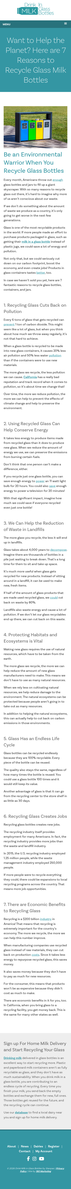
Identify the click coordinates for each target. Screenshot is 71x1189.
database (21, 1112)
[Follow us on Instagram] (34, 1158)
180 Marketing (43, 1171)
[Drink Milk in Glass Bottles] (35, 9)
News (25, 1146)
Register (53, 1146)
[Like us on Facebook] (28, 1158)
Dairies (38, 1146)
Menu (6, 24)
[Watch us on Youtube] (41, 1158)
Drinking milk (13, 1058)
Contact (24, 1151)
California (30, 377)
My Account (44, 1151)
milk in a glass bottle (36, 242)
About (11, 1146)
